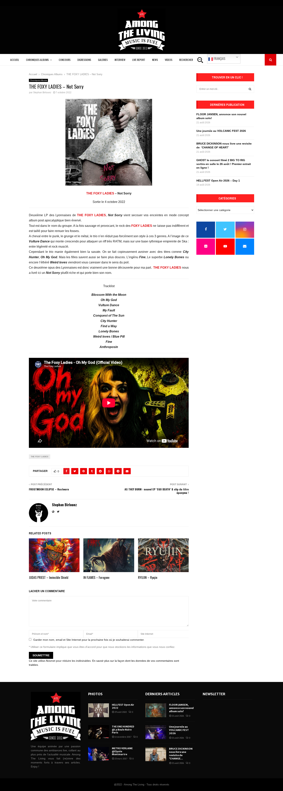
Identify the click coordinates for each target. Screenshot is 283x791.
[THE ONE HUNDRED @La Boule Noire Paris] (98, 732)
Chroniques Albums (37, 60)
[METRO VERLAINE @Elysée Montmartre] (98, 754)
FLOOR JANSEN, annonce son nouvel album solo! (181, 708)
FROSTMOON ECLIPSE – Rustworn (49, 489)
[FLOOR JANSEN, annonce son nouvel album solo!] (155, 710)
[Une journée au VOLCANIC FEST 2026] (155, 732)
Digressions (84, 60)
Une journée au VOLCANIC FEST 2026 (221, 130)
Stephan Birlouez (42, 92)
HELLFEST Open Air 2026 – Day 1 (218, 180)
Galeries (103, 60)
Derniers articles (162, 694)
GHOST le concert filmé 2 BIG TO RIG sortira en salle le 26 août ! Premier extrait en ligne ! (223, 164)
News (155, 60)
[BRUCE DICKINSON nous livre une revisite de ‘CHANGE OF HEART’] (155, 754)
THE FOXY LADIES (100, 193)
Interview (120, 60)
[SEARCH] (250, 89)
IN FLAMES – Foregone (96, 577)
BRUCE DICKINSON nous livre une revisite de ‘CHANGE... (181, 753)
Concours (64, 60)
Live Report (138, 60)
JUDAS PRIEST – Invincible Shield (48, 577)
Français (219, 58)
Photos (95, 694)
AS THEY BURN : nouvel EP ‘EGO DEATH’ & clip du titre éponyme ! (157, 491)
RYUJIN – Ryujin (147, 577)
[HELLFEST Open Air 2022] (98, 710)
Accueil (14, 60)
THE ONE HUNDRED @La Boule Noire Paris (123, 729)
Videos (168, 60)
